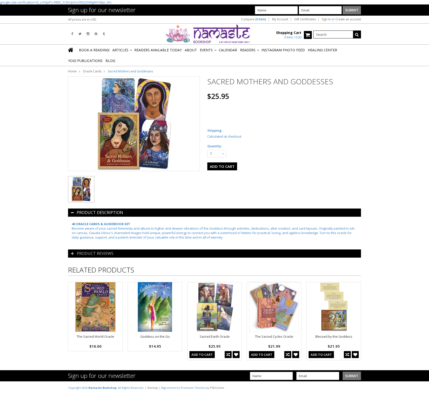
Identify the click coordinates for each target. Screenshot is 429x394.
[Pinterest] (96, 33)
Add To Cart (202, 354)
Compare (253, 19)
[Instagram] (88, 33)
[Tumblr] (104, 33)
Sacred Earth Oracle (215, 336)
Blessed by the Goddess (333, 336)
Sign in (326, 19)
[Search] (357, 34)
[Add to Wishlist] (236, 354)
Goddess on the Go (155, 336)
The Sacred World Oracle (95, 336)
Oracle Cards (92, 71)
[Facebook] (72, 33)
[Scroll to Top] (421, 387)
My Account (280, 19)
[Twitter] (79, 33)
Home (72, 71)
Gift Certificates (305, 19)
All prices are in (82, 19)
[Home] (71, 50)
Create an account (348, 19)
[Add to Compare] (228, 354)
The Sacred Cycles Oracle (274, 336)
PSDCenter (217, 388)
